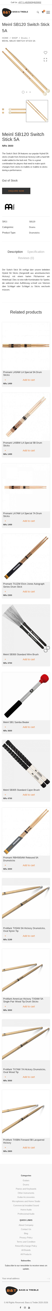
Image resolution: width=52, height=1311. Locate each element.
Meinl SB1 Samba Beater (16, 722)
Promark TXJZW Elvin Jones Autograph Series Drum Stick (23, 585)
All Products (26, 1254)
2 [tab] (26, 92)
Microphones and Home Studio (26, 1201)
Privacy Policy (26, 1237)
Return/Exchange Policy (26, 1246)
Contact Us (26, 1229)
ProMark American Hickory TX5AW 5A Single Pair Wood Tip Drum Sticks (23, 1000)
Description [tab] (15, 251)
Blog (26, 1233)
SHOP (15, 38)
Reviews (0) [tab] (26, 258)
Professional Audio (26, 1214)
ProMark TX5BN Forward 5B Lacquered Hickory (23, 1141)
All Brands (26, 1250)
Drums (24, 38)
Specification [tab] (35, 251)
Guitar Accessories (26, 1197)
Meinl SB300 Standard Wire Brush (21, 654)
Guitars (26, 1180)
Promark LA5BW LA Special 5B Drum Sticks (22, 444)
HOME (5, 38)
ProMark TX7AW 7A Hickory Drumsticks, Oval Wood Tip (24, 1071)
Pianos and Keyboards (26, 1189)
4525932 (37, 2)
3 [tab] (30, 92)
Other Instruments (26, 1193)
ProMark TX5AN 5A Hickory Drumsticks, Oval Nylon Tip (24, 929)
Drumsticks (34, 233)
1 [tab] (23, 92)
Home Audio (26, 1209)
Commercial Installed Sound (26, 1205)
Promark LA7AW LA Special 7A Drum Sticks (22, 515)
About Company (26, 1225)
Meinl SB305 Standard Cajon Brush (21, 790)
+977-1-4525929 (25, 2)
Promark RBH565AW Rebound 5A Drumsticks (20, 859)
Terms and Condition (26, 1242)
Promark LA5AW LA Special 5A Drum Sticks (22, 373)
